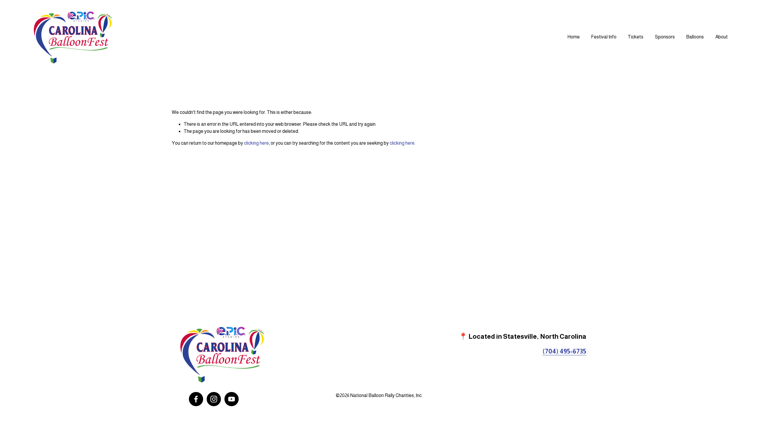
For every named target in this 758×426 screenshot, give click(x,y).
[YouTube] (231, 399)
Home (573, 36)
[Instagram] (214, 399)
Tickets (635, 36)
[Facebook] (196, 399)
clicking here (256, 143)
